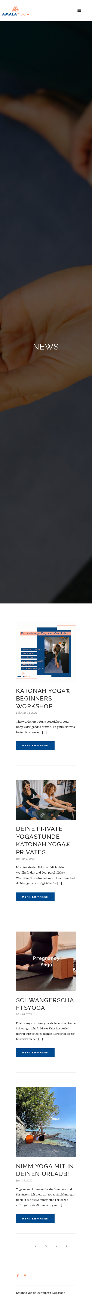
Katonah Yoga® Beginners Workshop (43, 698)
